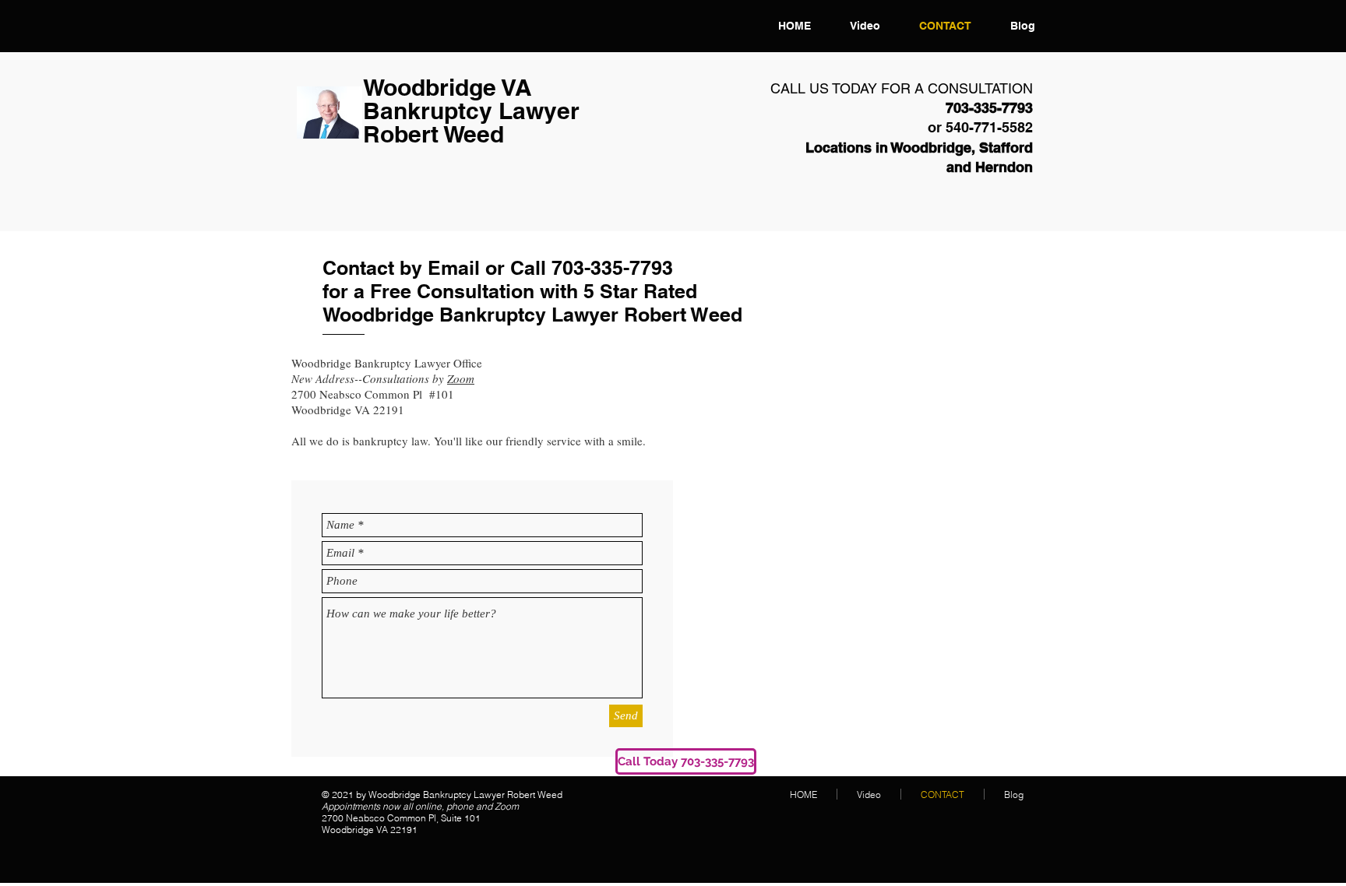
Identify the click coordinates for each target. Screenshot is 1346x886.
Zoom (460, 378)
